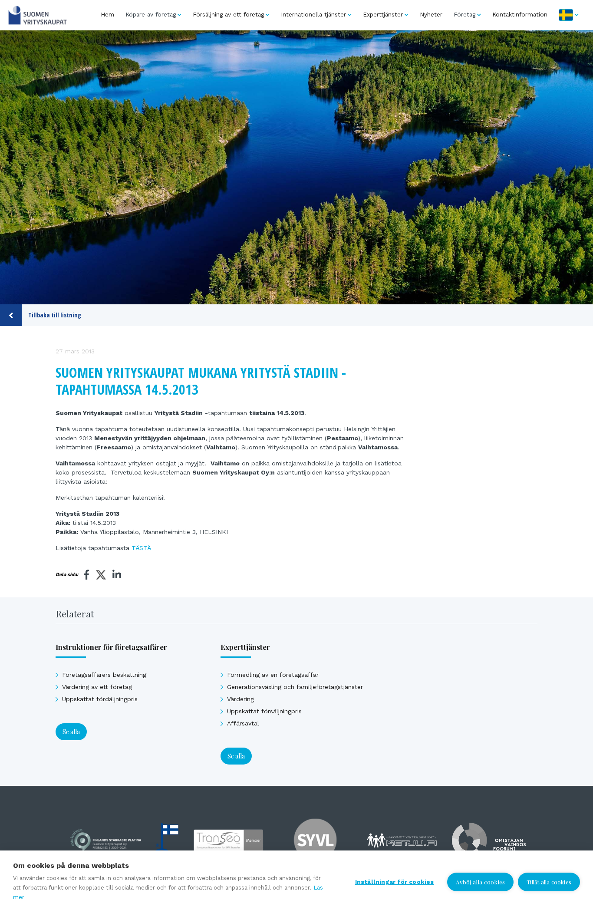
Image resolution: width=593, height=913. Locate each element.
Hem (107, 14)
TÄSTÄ (141, 547)
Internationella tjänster (313, 14)
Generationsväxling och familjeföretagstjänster (295, 686)
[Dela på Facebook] (86, 574)
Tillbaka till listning (54, 315)
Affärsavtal (243, 723)
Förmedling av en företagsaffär (273, 674)
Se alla (71, 732)
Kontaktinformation (519, 14)
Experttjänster (383, 14)
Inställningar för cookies (394, 881)
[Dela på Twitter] (101, 576)
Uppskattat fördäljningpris (100, 698)
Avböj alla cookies (480, 882)
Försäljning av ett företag (228, 14)
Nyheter (431, 14)
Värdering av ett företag (97, 686)
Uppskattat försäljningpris (264, 711)
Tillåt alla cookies (549, 882)
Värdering (240, 698)
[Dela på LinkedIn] (116, 574)
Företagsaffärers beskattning (104, 674)
